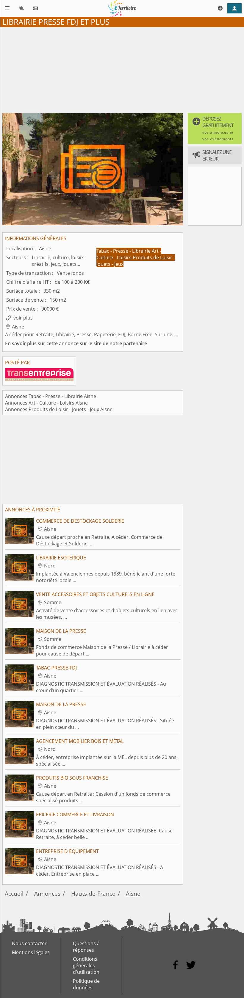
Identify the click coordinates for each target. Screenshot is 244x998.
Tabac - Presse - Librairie (124, 251)
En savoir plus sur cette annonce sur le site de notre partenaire (76, 343)
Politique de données (86, 984)
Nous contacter (29, 943)
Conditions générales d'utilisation (86, 965)
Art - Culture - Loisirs (128, 254)
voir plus (23, 317)
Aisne (133, 893)
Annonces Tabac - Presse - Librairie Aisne (50, 396)
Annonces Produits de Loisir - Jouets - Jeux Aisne (58, 409)
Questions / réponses (86, 946)
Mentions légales (31, 952)
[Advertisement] (122, 69)
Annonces (47, 893)
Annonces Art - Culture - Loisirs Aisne (46, 402)
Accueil (14, 893)
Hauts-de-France (93, 893)
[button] (214, 128)
